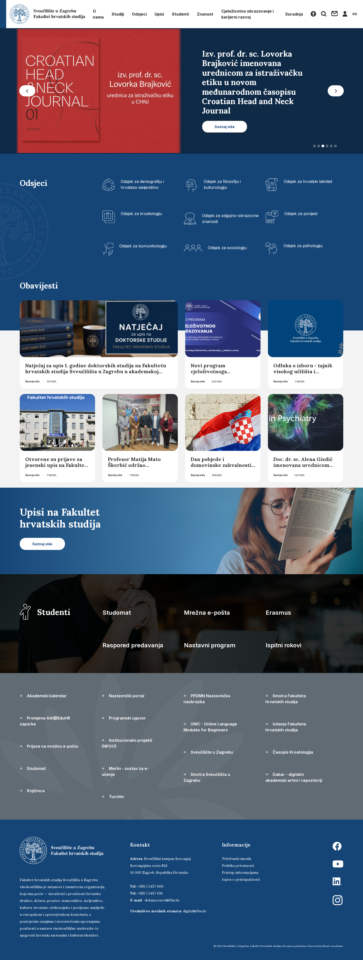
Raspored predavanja (132, 645)
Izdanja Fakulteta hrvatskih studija (285, 726)
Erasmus (278, 612)
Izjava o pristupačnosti (241, 879)
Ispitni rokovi (283, 645)
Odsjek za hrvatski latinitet (308, 181)
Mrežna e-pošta (207, 612)
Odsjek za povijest (301, 213)
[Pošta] (334, 14)
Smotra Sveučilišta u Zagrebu (206, 777)
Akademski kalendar (46, 695)
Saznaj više (32, 381)
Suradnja (294, 14)
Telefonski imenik (236, 858)
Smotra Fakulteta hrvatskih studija (285, 698)
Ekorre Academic (333, 946)
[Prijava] (345, 14)
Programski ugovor (127, 718)
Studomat (116, 612)
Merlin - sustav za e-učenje (125, 771)
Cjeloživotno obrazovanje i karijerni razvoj (247, 14)
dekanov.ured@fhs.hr (162, 900)
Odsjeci (139, 14)
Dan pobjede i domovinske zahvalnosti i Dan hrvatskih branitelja (222, 465)
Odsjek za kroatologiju (141, 213)
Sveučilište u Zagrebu (211, 752)
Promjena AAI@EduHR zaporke (45, 721)
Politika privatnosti (238, 865)
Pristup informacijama (240, 872)
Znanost (205, 14)
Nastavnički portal (126, 695)
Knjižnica (35, 790)
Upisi (159, 14)
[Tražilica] (324, 14)
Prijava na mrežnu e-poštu (52, 746)
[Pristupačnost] (313, 14)
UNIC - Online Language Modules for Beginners (210, 726)
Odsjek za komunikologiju (143, 245)
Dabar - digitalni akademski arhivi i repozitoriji (293, 777)
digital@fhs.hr (194, 911)
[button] (27, 91)
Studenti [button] (180, 14)
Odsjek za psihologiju (303, 245)
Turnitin (116, 796)
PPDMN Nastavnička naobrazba (206, 698)
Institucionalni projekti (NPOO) (127, 743)
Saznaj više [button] (225, 127)
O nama (98, 14)
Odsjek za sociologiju (227, 247)
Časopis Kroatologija (292, 752)
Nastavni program (210, 645)
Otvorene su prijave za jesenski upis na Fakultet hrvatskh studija (56, 465)
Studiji (118, 14)
